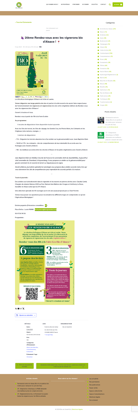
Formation (103, 69)
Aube (101, 38)
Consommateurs (31, 349)
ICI (46, 205)
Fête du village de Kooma (25, 366)
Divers (102, 59)
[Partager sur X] (23, 309)
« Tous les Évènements (23, 22)
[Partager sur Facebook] (21, 309)
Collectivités (104, 50)
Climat (102, 47)
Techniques (103, 99)
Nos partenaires (94, 382)
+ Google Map (49, 335)
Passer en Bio (93, 388)
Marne (102, 78)
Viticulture (29, 357)
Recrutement (93, 400)
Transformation (105, 102)
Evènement (30, 352)
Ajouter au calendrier (26, 315)
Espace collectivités (95, 391)
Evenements (104, 62)
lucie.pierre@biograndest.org (46, 209)
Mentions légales (94, 397)
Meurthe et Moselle (106, 81)
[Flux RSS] (16, 309)
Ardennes (103, 35)
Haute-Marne (104, 72)
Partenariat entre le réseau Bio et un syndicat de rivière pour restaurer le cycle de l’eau (114, 121)
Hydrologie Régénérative (108, 75)
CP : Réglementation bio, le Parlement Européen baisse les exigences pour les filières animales (32, 395)
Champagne (103, 44)
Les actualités (93, 379)
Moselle (102, 87)
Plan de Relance (105, 93)
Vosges (102, 105)
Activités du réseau (106, 29)
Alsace (28, 347)
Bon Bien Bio (34, 347)
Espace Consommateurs (96, 394)
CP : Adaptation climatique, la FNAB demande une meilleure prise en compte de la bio (114, 136)
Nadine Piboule (114, 142)
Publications (104, 96)
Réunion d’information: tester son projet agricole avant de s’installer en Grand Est (63, 366)
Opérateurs (103, 90)
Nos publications (94, 385)
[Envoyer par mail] (18, 309)
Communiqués (104, 53)
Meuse (102, 84)
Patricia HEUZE (113, 127)
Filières (102, 65)
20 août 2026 (102, 127)
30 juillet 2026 (102, 142)
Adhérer (116, 5)
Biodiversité (104, 41)
